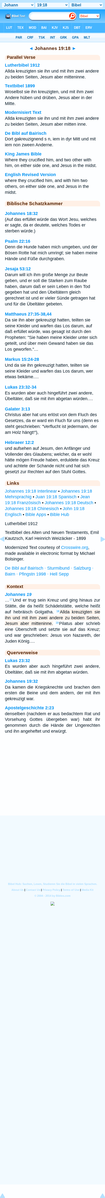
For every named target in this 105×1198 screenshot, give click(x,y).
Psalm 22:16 (17, 241)
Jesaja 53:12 (18, 268)
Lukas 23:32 (17, 660)
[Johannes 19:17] (6, 550)
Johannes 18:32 (21, 213)
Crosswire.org (74, 547)
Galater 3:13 (17, 409)
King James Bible (23, 154)
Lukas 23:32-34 (20, 387)
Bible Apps (35, 514)
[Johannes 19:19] (99, 550)
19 (57, 622)
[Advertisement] (52, 785)
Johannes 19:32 (21, 681)
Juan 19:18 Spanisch (55, 496)
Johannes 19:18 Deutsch (69, 502)
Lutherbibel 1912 (22, 65)
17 (11, 599)
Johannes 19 (18, 594)
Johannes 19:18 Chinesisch (32, 508)
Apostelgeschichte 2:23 (29, 707)
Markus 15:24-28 (22, 359)
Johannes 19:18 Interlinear (31, 491)
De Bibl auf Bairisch (25, 133)
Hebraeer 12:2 (19, 442)
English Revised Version (30, 174)
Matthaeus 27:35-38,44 (28, 314)
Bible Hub (59, 514)
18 (57, 611)
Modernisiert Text (23, 112)
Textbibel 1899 (20, 85)
